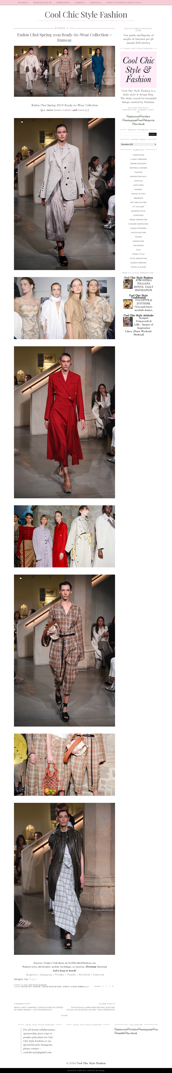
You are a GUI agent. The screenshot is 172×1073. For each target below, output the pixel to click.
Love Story (138, 185)
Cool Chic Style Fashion (86, 14)
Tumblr (71, 975)
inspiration (138, 241)
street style (138, 254)
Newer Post (38, 1007)
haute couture (63, 110)
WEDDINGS (138, 198)
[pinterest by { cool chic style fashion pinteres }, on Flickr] (133, 116)
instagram (138, 245)
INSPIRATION (62, 2)
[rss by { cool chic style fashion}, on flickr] (139, 120)
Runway (101, 967)
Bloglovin (31, 975)
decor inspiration (138, 220)
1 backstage (138, 155)
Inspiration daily (138, 176)
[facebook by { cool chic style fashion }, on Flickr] (138, 124)
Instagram (46, 975)
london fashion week (51, 986)
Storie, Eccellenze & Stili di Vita (123, 2)
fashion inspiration (138, 224)
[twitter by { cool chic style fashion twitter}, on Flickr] (144, 116)
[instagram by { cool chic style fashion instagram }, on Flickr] (129, 120)
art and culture (138, 202)
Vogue (33, 979)
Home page (8, 2)
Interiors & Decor (42, 2)
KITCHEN (22, 2)
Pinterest (98, 975)
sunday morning (138, 263)
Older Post (91, 1007)
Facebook (84, 975)
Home (64, 1015)
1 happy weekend (138, 159)
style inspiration (138, 258)
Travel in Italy (138, 194)
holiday (138, 237)
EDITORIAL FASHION (138, 168)
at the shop (138, 207)
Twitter (59, 975)
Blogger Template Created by (86, 1070)
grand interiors (138, 228)
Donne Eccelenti (138, 164)
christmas (138, 215)
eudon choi (26, 986)
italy (138, 250)
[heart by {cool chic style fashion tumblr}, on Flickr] (148, 120)
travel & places (138, 267)
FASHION (79, 2)
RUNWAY (66, 986)
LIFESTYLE (94, 2)
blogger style (138, 211)
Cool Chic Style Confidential (138, 296)
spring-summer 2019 (80, 986)
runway (83, 110)
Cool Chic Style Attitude (138, 315)
